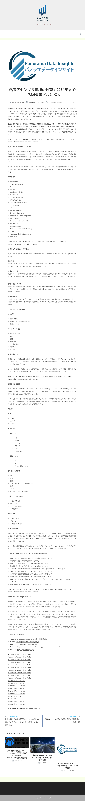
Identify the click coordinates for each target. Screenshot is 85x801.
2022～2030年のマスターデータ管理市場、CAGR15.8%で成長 (67, 765)
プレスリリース (70, 102)
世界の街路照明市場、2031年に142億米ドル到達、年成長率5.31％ (42, 757)
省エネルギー (37, 708)
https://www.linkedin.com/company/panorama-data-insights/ (38, 647)
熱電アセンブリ (24, 708)
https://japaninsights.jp (25, 650)
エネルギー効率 (16, 708)
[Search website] (80, 34)
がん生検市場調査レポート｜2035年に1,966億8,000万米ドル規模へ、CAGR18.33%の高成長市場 (17, 754)
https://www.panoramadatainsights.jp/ (28, 644)
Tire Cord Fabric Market (16, 681)
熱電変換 (31, 708)
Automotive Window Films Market (19, 654)
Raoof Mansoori (18, 102)
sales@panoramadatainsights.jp (27, 642)
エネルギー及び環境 (56, 102)
